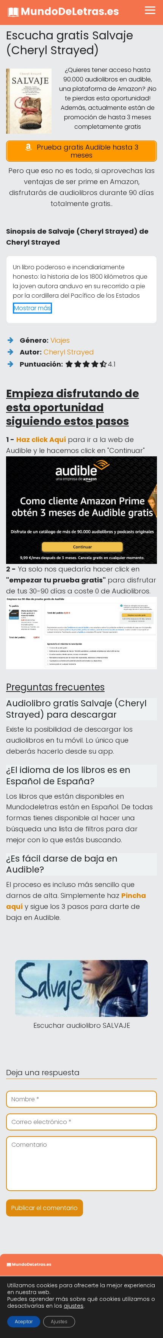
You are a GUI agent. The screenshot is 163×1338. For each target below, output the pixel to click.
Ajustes (59, 1321)
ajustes (73, 1305)
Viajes (60, 340)
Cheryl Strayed (69, 352)
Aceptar (24, 1321)
